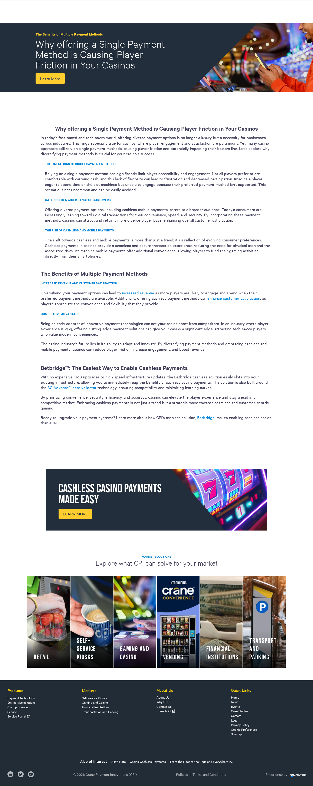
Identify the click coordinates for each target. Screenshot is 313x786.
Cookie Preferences (244, 729)
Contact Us (164, 706)
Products (15, 690)
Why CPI (162, 702)
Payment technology (21, 698)
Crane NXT (163, 711)
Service (12, 712)
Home (235, 697)
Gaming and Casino (95, 702)
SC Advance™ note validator (71, 387)
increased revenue (138, 292)
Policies (182, 774)
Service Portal (16, 716)
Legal (234, 720)
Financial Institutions (95, 707)
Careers (236, 715)
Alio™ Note (118, 761)
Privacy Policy (240, 725)
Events (235, 706)
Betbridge (206, 417)
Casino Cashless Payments (148, 761)
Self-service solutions (21, 702)
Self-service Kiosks (94, 698)
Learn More (50, 78)
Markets (89, 690)
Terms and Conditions (209, 774)
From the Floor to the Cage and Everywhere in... (201, 761)
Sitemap (236, 734)
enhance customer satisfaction (233, 298)
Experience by (276, 774)
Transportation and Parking (100, 712)
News (234, 702)
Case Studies (239, 711)
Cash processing (18, 707)
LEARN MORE (75, 513)
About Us (162, 697)
